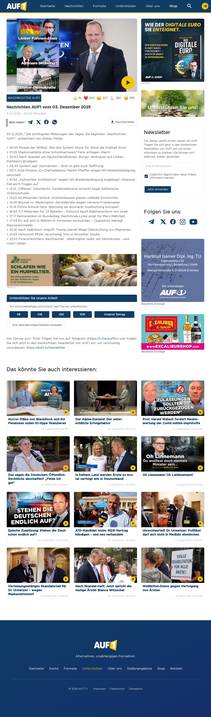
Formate (70, 668)
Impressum (99, 689)
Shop (173, 6)
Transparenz (135, 689)
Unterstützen (92, 668)
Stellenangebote (139, 668)
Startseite (36, 668)
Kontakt (176, 668)
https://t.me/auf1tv (102, 338)
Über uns (115, 668)
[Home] (16, 6)
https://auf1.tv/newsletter (45, 347)
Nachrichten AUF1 (24, 98)
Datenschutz (117, 689)
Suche (54, 668)
